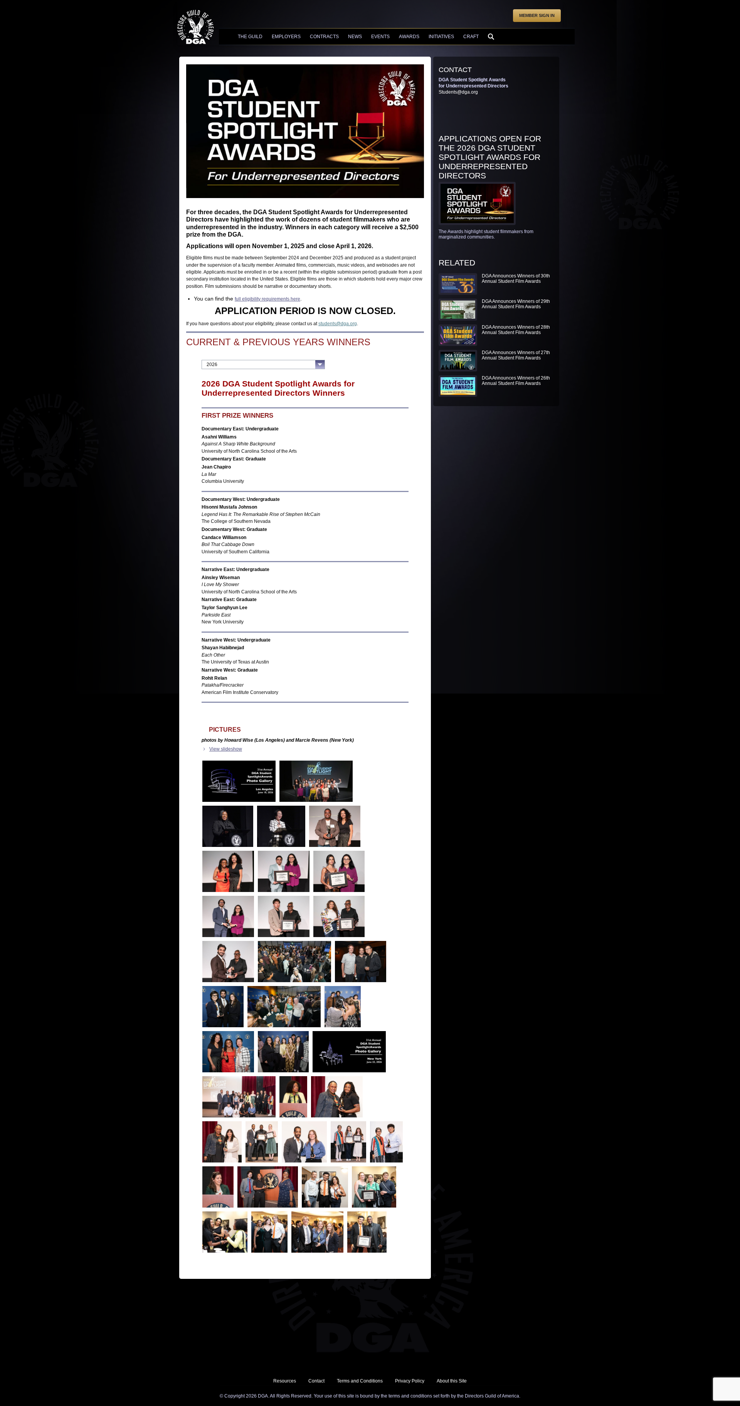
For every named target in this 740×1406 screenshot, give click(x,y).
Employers (286, 36)
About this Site (452, 1381)
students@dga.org (337, 323)
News (355, 36)
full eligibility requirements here (267, 299)
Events (380, 36)
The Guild (250, 36)
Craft (471, 36)
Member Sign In (537, 15)
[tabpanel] (305, 817)
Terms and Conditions (360, 1381)
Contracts (324, 36)
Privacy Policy (409, 1381)
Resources (284, 1381)
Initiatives (441, 36)
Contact (316, 1381)
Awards (409, 36)
